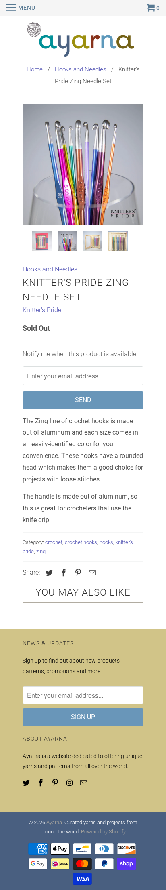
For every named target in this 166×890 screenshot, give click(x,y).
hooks (106, 542)
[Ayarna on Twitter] (27, 783)
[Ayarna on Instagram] (70, 783)
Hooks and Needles (80, 69)
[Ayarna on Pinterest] (56, 783)
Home (35, 69)
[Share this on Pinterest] (77, 573)
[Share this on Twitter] (48, 573)
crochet (53, 542)
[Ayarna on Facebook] (41, 783)
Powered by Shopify (103, 832)
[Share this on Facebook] (62, 573)
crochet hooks (81, 542)
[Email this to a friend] (91, 573)
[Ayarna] (83, 41)
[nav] (20, 8)
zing (41, 551)
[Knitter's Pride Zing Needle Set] (83, 164)
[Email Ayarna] (84, 783)
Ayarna (54, 822)
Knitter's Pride (42, 310)
